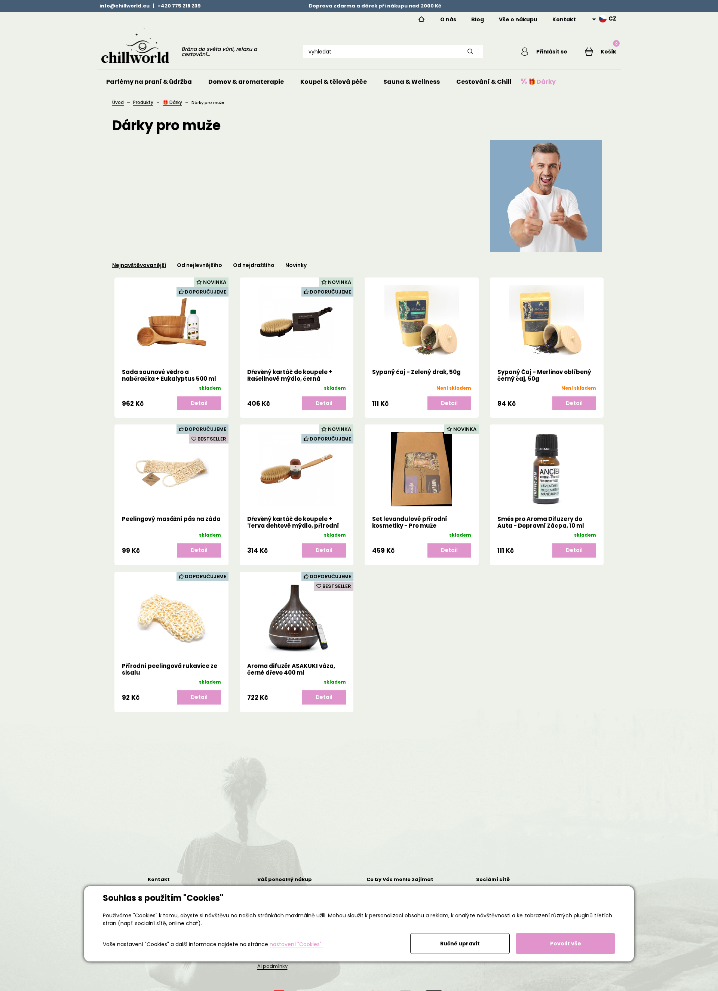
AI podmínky (272, 966)
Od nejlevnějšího (199, 265)
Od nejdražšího (253, 265)
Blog (477, 19)
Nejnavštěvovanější (139, 265)
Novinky (296, 265)
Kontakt (564, 19)
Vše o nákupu (518, 19)
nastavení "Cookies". (296, 944)
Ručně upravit (460, 943)
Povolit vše (565, 943)
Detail (199, 403)
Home (421, 19)
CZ (612, 18)
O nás (448, 19)
